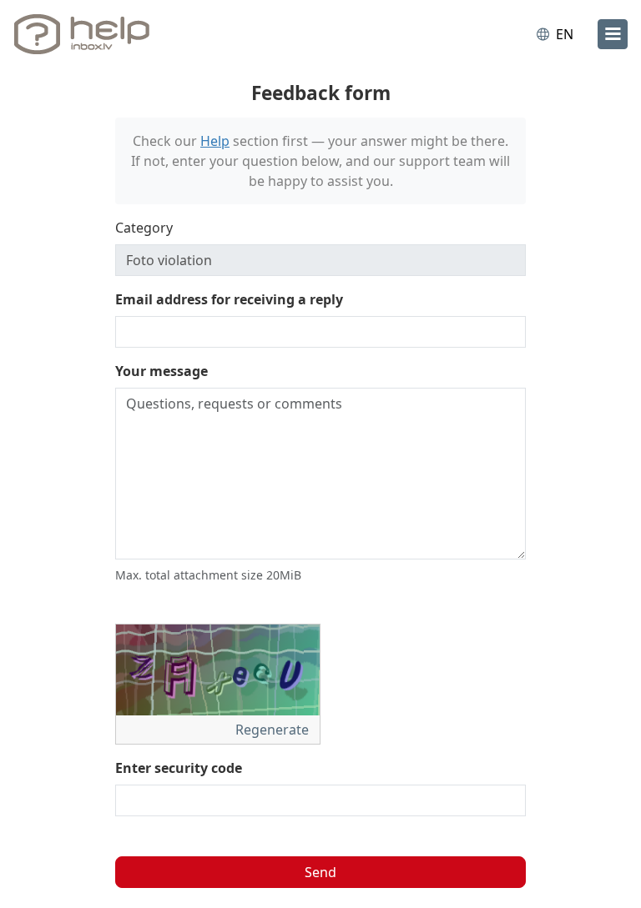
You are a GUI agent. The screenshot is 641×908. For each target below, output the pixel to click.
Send (320, 872)
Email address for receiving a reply (229, 299)
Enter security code (178, 768)
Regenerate (273, 729)
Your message (161, 371)
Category (144, 227)
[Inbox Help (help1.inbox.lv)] (86, 34)
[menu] (613, 34)
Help (215, 141)
